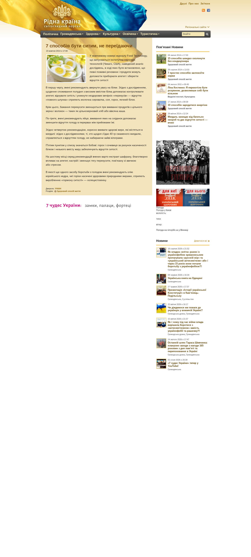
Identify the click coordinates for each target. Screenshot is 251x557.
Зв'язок (205, 3)
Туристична (148, 34)
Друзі (183, 3)
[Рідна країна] (62, 16)
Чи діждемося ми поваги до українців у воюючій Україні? (185, 309)
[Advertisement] (125, 457)
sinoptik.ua (172, 230)
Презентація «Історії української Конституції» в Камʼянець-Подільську (187, 293)
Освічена (129, 34)
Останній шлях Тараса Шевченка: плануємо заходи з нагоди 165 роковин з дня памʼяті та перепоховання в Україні (187, 347)
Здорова (92, 34)
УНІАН (58, 188)
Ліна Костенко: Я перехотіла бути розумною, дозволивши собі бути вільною (188, 90)
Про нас (194, 3)
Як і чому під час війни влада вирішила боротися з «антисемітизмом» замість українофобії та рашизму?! (185, 326)
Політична (50, 34)
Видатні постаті (175, 97)
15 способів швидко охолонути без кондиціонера (186, 60)
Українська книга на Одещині (185, 278)
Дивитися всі (200, 241)
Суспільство (188, 299)
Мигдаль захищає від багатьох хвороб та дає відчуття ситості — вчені (187, 119)
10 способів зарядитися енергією (187, 105)
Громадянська (70, 34)
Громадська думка (176, 314)
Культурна (110, 34)
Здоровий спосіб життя (68, 191)
